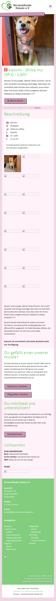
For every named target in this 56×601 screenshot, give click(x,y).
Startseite (8, 526)
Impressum (18, 591)
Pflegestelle (34, 526)
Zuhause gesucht (13, 535)
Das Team (35, 537)
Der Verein (33, 535)
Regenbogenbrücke (14, 540)
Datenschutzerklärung (34, 591)
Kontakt (32, 543)
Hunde (30, 107)
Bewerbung (10, 549)
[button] (50, 6)
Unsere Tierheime (38, 540)
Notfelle (9, 532)
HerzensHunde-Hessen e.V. (15, 107)
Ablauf (8, 546)
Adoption (8, 543)
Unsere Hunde (10, 529)
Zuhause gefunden (13, 537)
